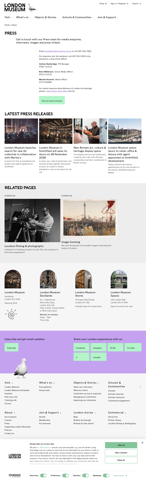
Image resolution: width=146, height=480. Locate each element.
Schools (111, 391)
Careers (8, 420)
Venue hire (113, 417)
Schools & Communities (116, 384)
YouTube (131, 348)
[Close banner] (142, 443)
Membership (44, 420)
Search (135, 4)
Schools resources (116, 397)
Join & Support (49, 412)
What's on (45, 382)
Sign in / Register (118, 4)
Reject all (121, 460)
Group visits (44, 390)
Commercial (116, 412)
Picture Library (114, 420)
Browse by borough (82, 420)
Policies (8, 430)
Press (7, 423)
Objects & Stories (85, 382)
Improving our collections (85, 400)
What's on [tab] (22, 17)
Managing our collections (85, 397)
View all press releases (52, 101)
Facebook (80, 348)
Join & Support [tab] (106, 17)
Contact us (9, 433)
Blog (76, 417)
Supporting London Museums (18, 427)
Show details (119, 475)
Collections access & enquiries (87, 394)
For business (45, 423)
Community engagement (119, 401)
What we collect (81, 390)
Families (8, 394)
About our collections (83, 387)
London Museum (12, 387)
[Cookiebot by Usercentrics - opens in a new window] (15, 475)
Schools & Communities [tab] (76, 17)
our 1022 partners (44, 447)
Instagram (97, 348)
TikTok (113, 348)
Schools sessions (116, 394)
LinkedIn (97, 357)
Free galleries (45, 387)
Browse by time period (84, 423)
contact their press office (57, 91)
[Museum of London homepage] (20, 7)
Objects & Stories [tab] (45, 17)
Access (8, 404)
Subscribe (11, 348)
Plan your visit (11, 397)
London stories (83, 412)
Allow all (121, 445)
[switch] (65, 475)
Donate (42, 417)
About (14, 25)
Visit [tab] (7, 17)
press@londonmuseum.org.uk (58, 51)
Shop (101, 4)
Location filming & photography (122, 423)
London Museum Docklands (17, 390)
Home (7, 25)
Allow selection (121, 453)
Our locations (10, 417)
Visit (7, 382)
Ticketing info (11, 400)
